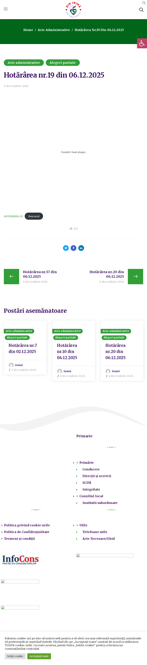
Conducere (91, 469)
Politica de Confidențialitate (26, 532)
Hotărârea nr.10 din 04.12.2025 (67, 351)
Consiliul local (91, 496)
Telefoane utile (94, 532)
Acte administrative (54, 30)
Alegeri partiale (63, 63)
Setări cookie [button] (15, 656)
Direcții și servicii (96, 476)
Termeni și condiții (19, 539)
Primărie (86, 462)
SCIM (86, 483)
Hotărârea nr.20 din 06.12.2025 (115, 351)
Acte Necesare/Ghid (98, 539)
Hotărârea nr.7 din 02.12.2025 (23, 348)
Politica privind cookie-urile (27, 525)
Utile (83, 525)
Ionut (19, 365)
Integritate (91, 489)
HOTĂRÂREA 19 (13, 216)
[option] (25, 348)
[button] (142, 43)
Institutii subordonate (100, 503)
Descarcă (33, 216)
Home (28, 30)
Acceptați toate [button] (39, 656)
